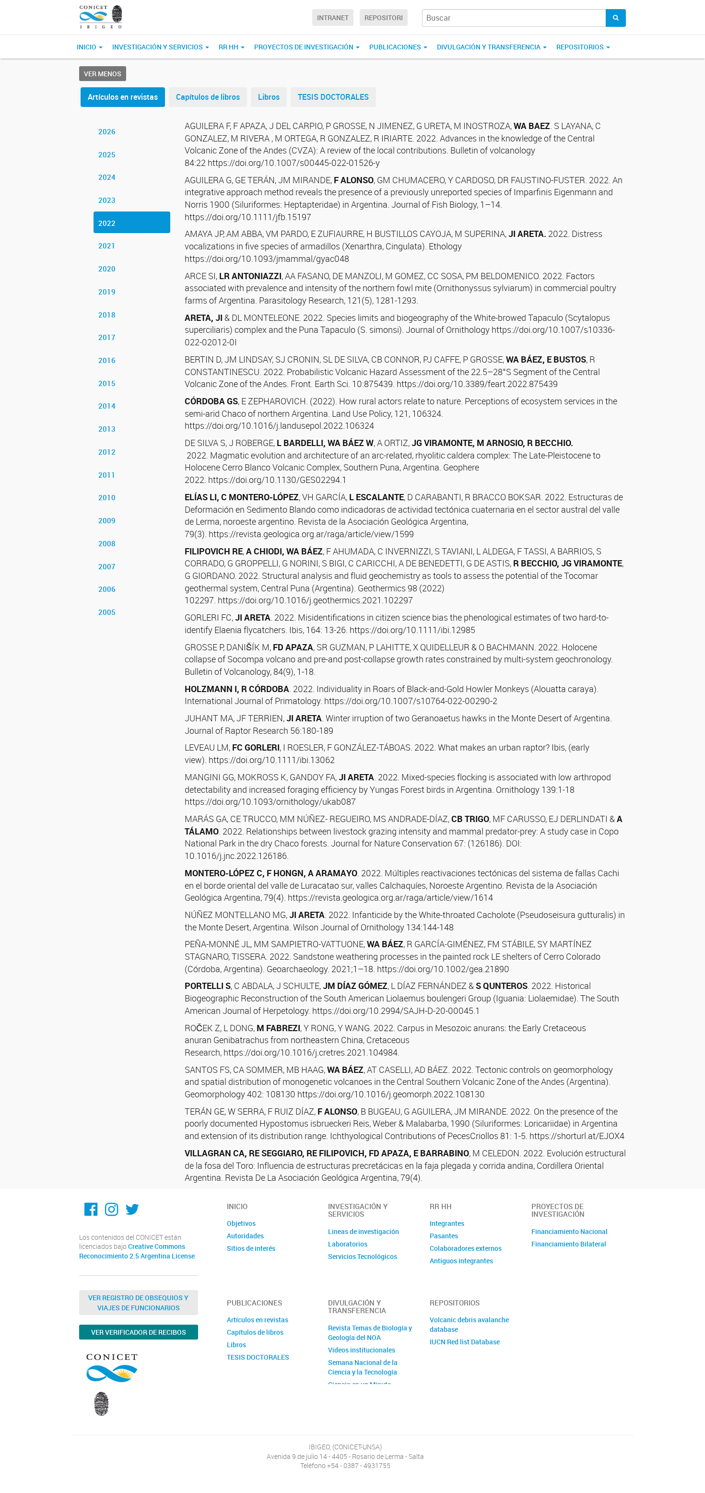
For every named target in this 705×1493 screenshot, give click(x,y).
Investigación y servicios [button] (158, 46)
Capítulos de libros (208, 97)
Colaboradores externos (466, 1248)
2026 (107, 131)
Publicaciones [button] (396, 46)
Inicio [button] (87, 46)
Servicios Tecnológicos (362, 1256)
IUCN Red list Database (465, 1341)
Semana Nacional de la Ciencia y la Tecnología (363, 1367)
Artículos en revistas (123, 97)
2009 (107, 520)
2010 (107, 497)
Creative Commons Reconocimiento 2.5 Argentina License (137, 1251)
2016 (107, 360)
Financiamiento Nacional (569, 1231)
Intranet (333, 17)
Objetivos (241, 1223)
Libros (269, 97)
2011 (107, 475)
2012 (107, 452)
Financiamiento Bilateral (568, 1243)
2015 (107, 383)
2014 (107, 406)
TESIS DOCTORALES (333, 97)
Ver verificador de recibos (138, 1332)
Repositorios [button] (580, 46)
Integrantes (447, 1223)
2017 (107, 337)
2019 (107, 291)
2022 (107, 223)
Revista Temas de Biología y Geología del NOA (370, 1332)
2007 (107, 566)
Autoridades (245, 1235)
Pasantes (444, 1235)
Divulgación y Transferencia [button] (489, 46)
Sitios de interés (251, 1248)
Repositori (383, 17)
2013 (107, 429)
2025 (107, 154)
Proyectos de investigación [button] (304, 46)
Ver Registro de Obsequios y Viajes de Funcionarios (138, 1302)
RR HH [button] (229, 46)
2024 (107, 177)
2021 (107, 245)
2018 (107, 314)
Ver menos (102, 73)
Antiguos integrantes (461, 1260)
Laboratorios (347, 1243)
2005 (107, 612)
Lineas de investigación (363, 1231)
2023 (107, 200)
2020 (107, 268)
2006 (107, 589)
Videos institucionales (361, 1349)
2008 (107, 543)
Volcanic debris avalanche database (469, 1324)
